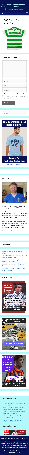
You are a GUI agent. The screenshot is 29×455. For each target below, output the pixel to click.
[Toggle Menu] (27, 13)
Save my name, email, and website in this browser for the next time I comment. (15, 96)
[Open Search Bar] (2, 14)
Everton (22, 208)
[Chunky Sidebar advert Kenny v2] (14, 386)
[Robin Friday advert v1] (14, 349)
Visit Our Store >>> (14, 164)
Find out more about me (9, 231)
